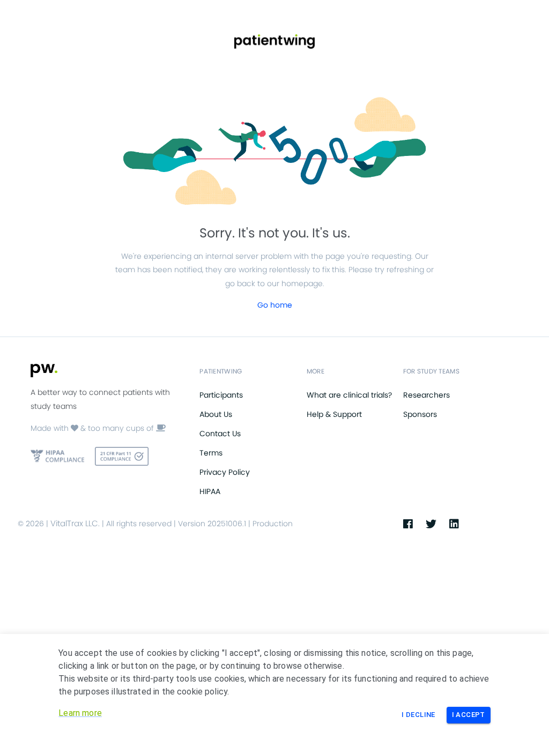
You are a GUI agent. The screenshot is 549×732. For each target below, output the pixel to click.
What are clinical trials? (349, 395)
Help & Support (334, 414)
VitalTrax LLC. (75, 523)
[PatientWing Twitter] (437, 524)
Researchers (426, 395)
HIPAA (209, 491)
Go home (274, 305)
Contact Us (220, 433)
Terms (210, 452)
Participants (221, 395)
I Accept (468, 715)
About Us (215, 414)
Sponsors (420, 414)
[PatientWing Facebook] (414, 524)
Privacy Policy (224, 472)
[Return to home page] (274, 41)
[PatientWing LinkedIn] (460, 524)
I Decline (418, 715)
